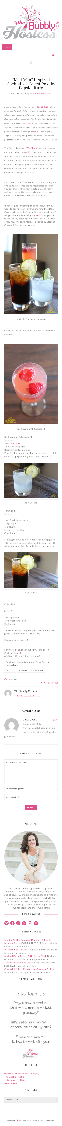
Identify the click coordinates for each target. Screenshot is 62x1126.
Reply (55, 719)
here (29, 123)
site (36, 131)
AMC (27, 152)
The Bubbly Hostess (40, 93)
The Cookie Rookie (14, 1076)
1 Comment (12, 679)
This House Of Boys (15, 1080)
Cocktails (10, 670)
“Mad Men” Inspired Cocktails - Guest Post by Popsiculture (27, 663)
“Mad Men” (32, 148)
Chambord (15, 443)
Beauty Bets (10, 1083)
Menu (7, 47)
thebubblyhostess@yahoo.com (27, 696)
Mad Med (23, 670)
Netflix (39, 215)
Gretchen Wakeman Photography (21, 1073)
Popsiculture (42, 106)
